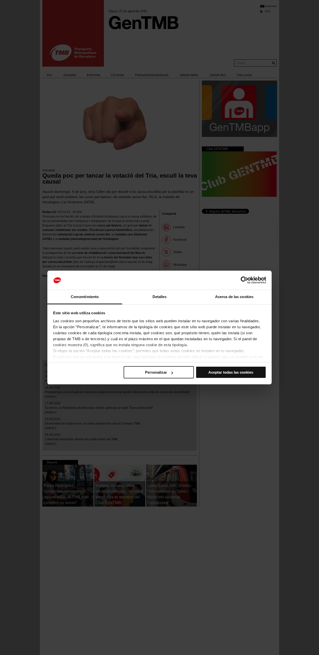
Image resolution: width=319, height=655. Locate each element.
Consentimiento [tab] (85, 297)
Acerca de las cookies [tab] (234, 297)
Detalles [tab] (160, 297)
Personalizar (156, 372)
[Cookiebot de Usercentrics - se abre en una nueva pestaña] (244, 280)
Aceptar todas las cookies (230, 372)
